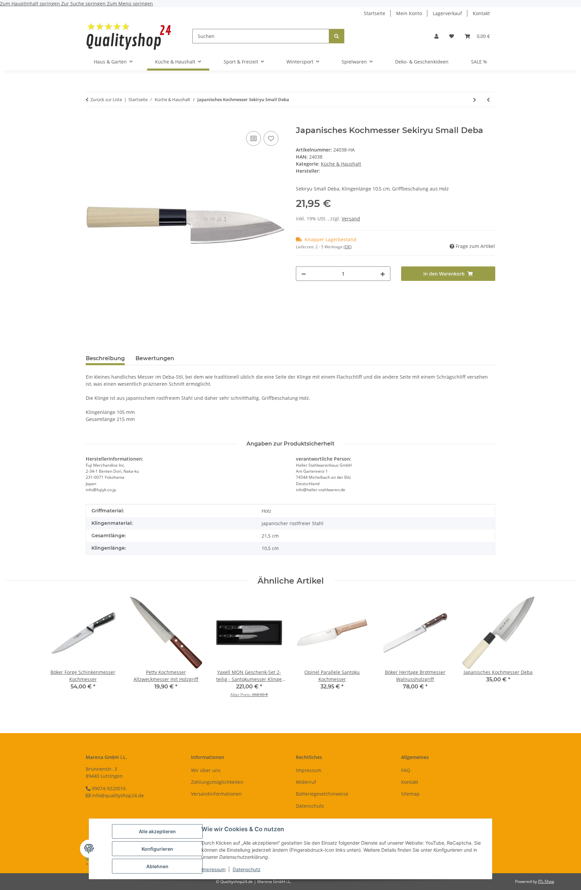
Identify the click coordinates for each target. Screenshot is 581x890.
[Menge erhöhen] (382, 274)
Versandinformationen (216, 794)
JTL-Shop (546, 881)
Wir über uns (206, 770)
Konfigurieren (157, 849)
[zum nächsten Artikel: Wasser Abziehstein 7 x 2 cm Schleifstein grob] (474, 99)
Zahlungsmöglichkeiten (217, 782)
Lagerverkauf (447, 13)
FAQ (405, 770)
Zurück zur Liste (106, 99)
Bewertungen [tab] (154, 358)
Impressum (213, 869)
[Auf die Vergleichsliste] (253, 138)
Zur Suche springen (84, 3)
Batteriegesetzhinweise (322, 794)
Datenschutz (247, 869)
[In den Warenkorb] (91, 122)
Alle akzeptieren (157, 831)
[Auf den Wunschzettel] (271, 138)
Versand (351, 218)
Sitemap (410, 794)
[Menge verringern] (303, 274)
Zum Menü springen (130, 3)
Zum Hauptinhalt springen (30, 3)
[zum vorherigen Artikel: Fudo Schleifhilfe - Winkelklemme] (488, 99)
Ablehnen (157, 866)
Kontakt (481, 13)
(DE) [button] (348, 247)
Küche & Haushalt (341, 164)
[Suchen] (336, 36)
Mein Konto (409, 13)
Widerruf (306, 782)
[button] (436, 36)
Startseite (374, 13)
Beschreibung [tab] (105, 358)
